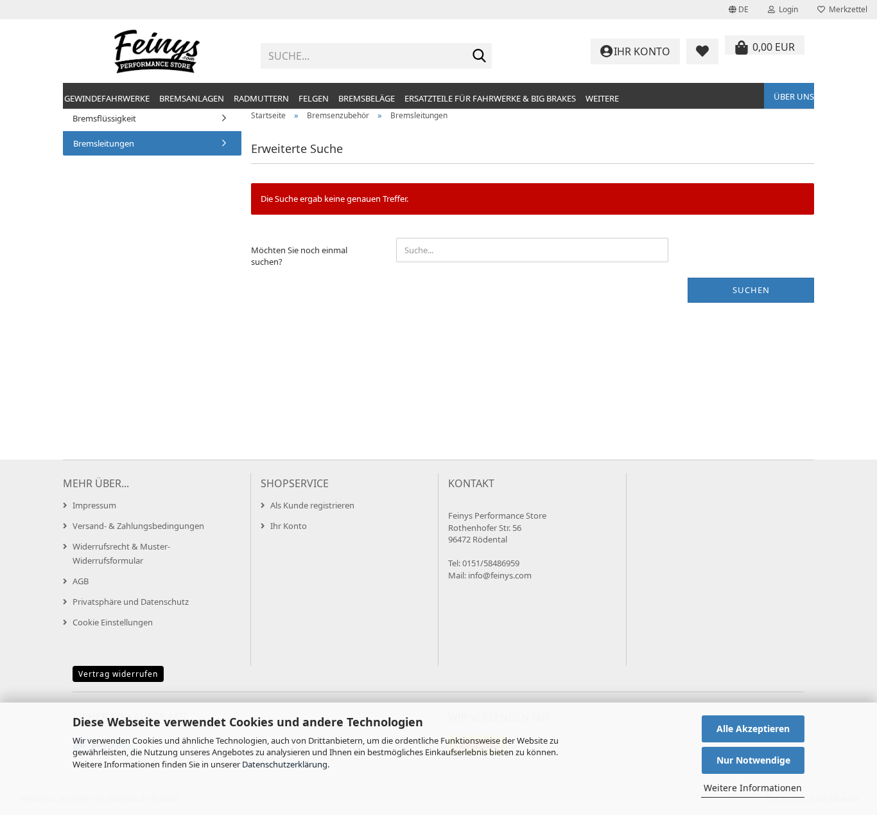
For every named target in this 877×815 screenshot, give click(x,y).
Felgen (314, 98)
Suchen (751, 290)
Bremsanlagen (191, 98)
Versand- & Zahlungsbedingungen (138, 526)
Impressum (94, 505)
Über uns (794, 96)
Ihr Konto (288, 526)
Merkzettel (846, 9)
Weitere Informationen (753, 788)
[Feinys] (157, 51)
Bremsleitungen (103, 143)
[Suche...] (479, 56)
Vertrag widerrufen (118, 673)
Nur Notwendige (753, 760)
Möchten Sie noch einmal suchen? (299, 256)
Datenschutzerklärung (284, 764)
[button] (738, 9)
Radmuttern (261, 98)
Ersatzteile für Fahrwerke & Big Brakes (490, 98)
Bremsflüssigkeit (104, 118)
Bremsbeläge (366, 98)
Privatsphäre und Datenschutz (131, 601)
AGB (81, 581)
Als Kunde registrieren (312, 505)
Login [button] (786, 9)
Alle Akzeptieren (753, 728)
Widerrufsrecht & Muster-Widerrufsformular (121, 553)
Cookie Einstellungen (113, 622)
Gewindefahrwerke (107, 98)
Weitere (602, 98)
